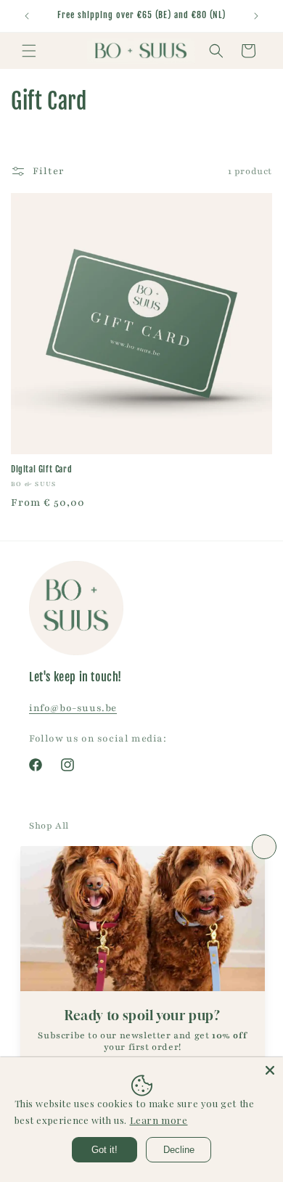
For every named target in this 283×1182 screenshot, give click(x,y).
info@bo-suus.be (73, 708)
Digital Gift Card (41, 469)
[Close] (270, 1070)
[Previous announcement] (27, 16)
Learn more (159, 1120)
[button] (29, 51)
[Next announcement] (256, 16)
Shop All (49, 826)
